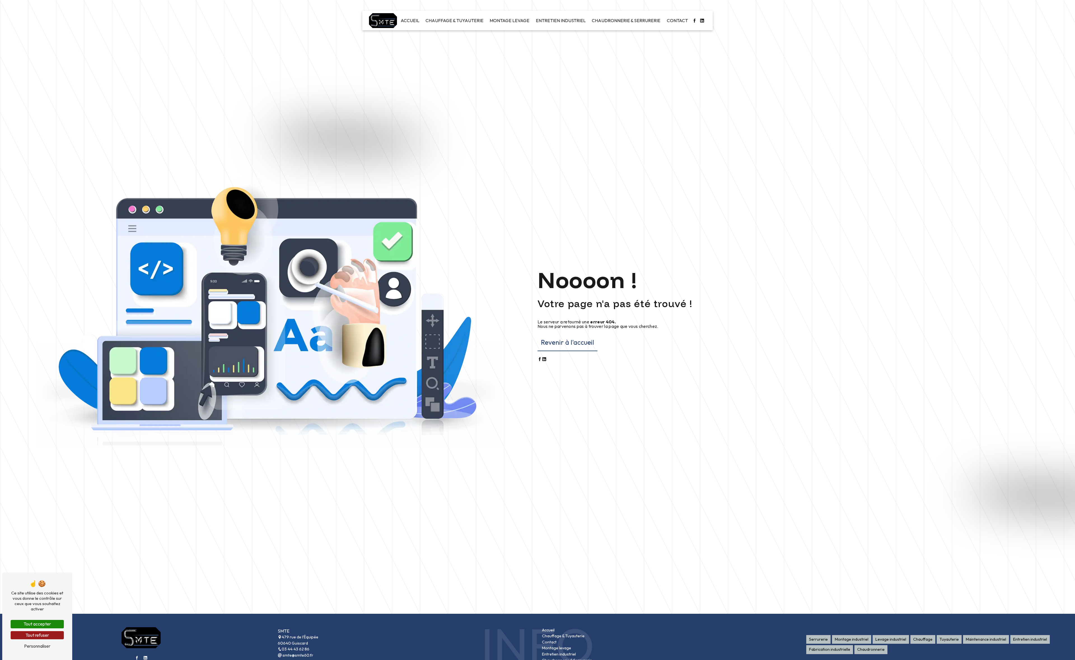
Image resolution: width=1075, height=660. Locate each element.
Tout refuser (37, 635)
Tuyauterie (949, 639)
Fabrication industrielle (829, 649)
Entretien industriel (561, 20)
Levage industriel (890, 639)
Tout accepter (37, 624)
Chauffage (923, 639)
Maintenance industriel (986, 639)
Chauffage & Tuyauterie (454, 20)
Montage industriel (851, 639)
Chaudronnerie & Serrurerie (626, 20)
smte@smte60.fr (297, 655)
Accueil (410, 20)
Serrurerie (818, 639)
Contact (677, 20)
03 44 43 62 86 (295, 649)
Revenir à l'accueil (567, 342)
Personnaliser (37, 646)
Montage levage (509, 20)
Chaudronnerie (871, 649)
